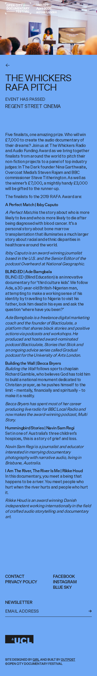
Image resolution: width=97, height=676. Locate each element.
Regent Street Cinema (33, 106)
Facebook (64, 576)
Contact (14, 576)
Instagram (65, 582)
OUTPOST (68, 659)
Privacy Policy (21, 582)
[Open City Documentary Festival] (18, 8)
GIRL (36, 659)
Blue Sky (62, 587)
